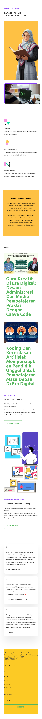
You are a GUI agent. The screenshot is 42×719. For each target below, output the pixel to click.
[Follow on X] (9, 665)
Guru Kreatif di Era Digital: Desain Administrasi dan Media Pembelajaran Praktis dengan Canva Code (21, 296)
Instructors (7, 684)
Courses (6, 672)
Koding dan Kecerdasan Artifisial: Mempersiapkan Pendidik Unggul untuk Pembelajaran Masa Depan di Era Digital (21, 366)
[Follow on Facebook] (5, 665)
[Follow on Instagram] (13, 665)
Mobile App (7, 687)
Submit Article (13, 424)
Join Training (12, 525)
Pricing (6, 676)
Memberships (8, 681)
